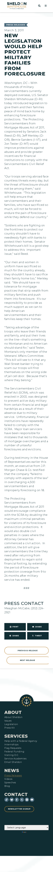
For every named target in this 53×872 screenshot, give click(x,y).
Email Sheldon (13, 762)
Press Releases (15, 25)
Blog (7, 786)
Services (16, 736)
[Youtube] (32, 799)
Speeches (10, 782)
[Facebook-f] (17, 799)
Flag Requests (12, 748)
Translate (34, 832)
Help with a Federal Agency (20, 741)
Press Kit (9, 728)
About (13, 712)
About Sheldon (13, 717)
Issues (8, 721)
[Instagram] (27, 799)
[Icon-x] (22, 799)
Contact (16, 794)
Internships (11, 744)
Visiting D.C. (11, 755)
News (11, 770)
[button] (45, 5)
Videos (8, 779)
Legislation (11, 724)
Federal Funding (14, 751)
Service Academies (15, 758)
